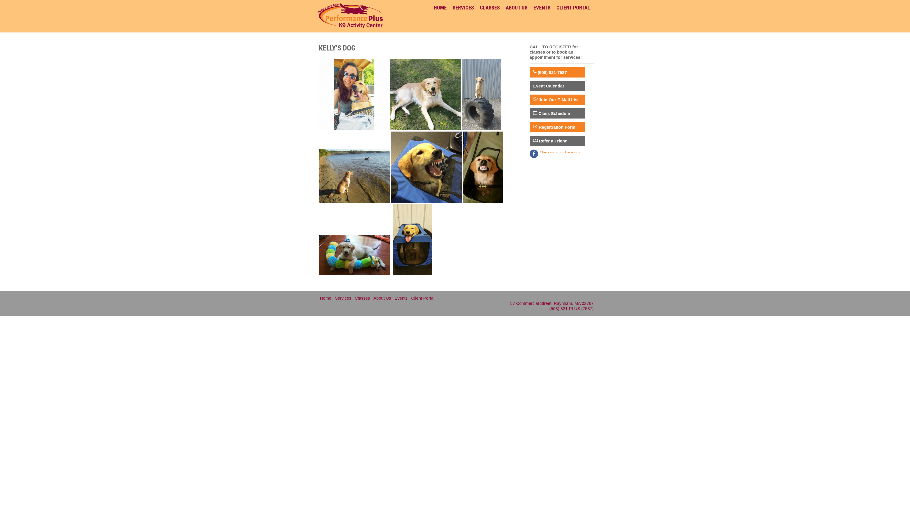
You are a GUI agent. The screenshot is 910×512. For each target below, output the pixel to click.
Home (440, 8)
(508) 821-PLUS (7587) (571, 308)
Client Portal (573, 8)
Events (542, 8)
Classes (490, 8)
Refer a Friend (553, 141)
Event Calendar (548, 86)
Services (463, 8)
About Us (517, 8)
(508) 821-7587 (552, 72)
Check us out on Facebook (560, 152)
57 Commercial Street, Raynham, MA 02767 (552, 303)
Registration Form (556, 127)
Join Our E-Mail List (558, 99)
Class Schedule (553, 113)
